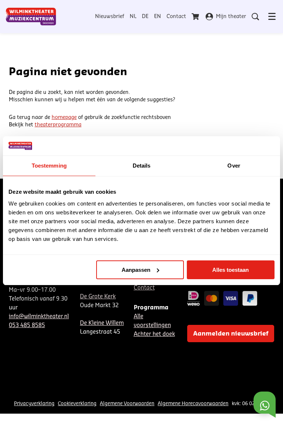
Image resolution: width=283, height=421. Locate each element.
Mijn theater (231, 16)
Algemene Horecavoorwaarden (193, 403)
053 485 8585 (27, 325)
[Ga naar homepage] (31, 16)
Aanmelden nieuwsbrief (230, 334)
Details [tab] (142, 165)
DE (145, 16)
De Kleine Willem (102, 323)
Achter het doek (154, 334)
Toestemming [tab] (49, 165)
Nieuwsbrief (109, 16)
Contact (176, 16)
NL (133, 16)
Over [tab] (233, 165)
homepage (64, 117)
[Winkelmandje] (196, 16)
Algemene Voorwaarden (127, 403)
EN (157, 16)
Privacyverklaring (34, 403)
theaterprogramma (58, 124)
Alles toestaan (230, 270)
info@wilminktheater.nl (39, 316)
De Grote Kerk (98, 296)
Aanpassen (136, 270)
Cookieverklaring (77, 403)
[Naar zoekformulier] (255, 16)
